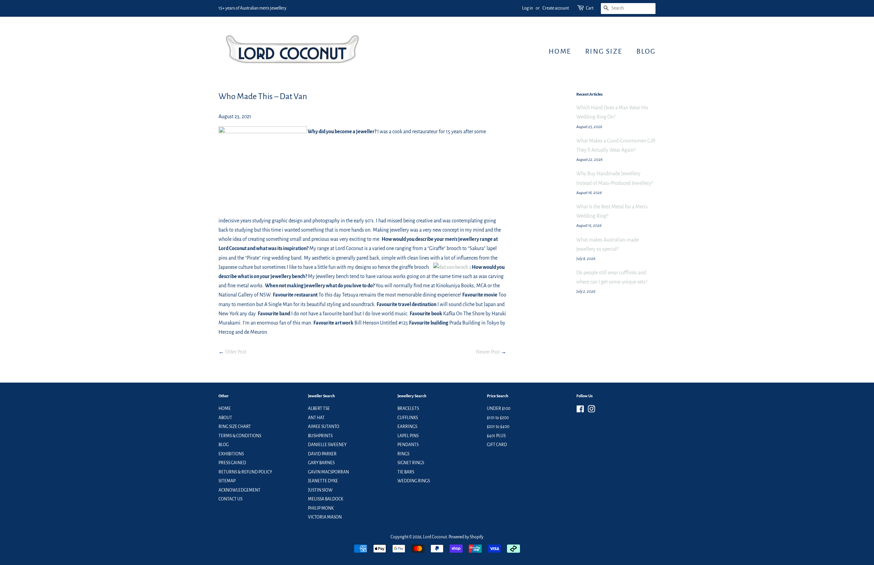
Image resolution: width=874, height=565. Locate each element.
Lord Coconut (435, 537)
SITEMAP (227, 481)
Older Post (235, 352)
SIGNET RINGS (410, 462)
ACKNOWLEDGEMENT (239, 490)
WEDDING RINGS (413, 481)
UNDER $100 (498, 408)
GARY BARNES (321, 462)
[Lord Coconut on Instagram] (591, 410)
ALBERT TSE (319, 408)
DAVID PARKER (322, 454)
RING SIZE (603, 51)
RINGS (403, 454)
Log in (527, 8)
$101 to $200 (498, 417)
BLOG (646, 51)
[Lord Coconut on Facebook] (580, 410)
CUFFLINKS (407, 417)
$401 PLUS (496, 435)
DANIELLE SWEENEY (327, 444)
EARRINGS (407, 426)
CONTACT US (230, 499)
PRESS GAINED (232, 462)
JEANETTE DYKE (323, 481)
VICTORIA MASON (325, 517)
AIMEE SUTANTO (323, 426)
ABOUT (225, 417)
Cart (589, 8)
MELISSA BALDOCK (325, 499)
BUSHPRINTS (320, 435)
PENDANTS (408, 444)
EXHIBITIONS (231, 454)
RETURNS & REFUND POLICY (245, 472)
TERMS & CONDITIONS (239, 435)
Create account (555, 8)
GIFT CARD (497, 444)
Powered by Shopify (466, 537)
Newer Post (488, 352)
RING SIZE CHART (234, 426)
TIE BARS (405, 472)
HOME (560, 51)
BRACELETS (408, 408)
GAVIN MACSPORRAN (328, 472)
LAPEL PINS (408, 435)
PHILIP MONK (321, 508)
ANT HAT (316, 417)
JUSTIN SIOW (320, 490)
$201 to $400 (498, 426)
